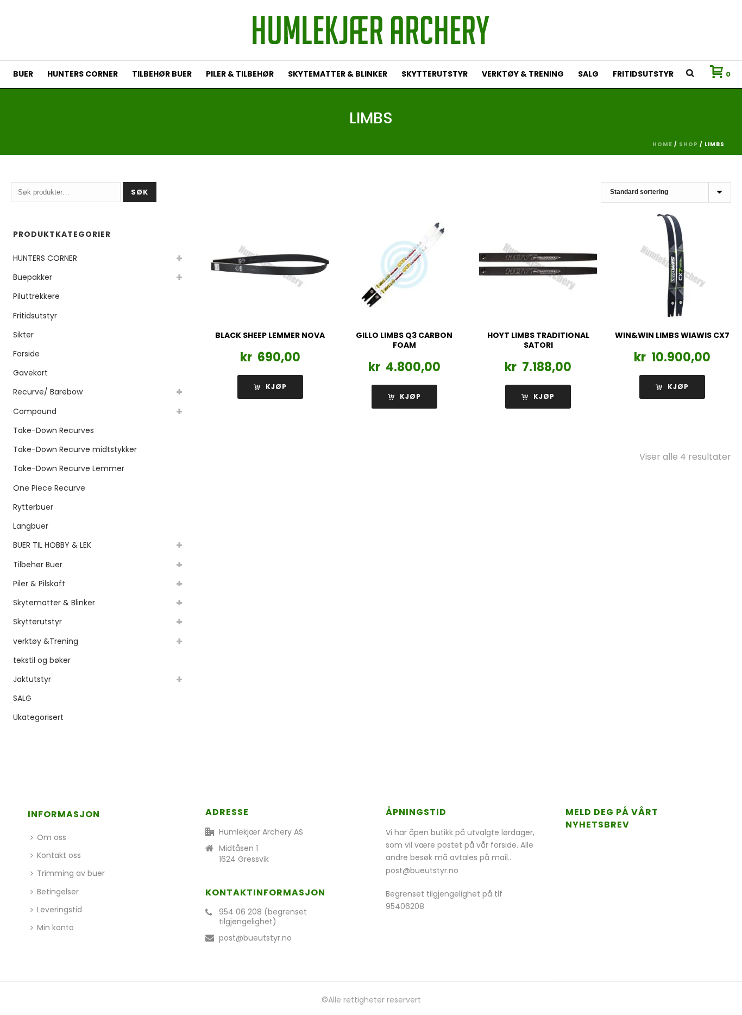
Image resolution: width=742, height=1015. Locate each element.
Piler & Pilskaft (39, 583)
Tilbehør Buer (162, 73)
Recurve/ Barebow (48, 391)
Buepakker (32, 277)
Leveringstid (59, 909)
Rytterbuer (33, 507)
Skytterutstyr (434, 73)
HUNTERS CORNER (82, 73)
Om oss (51, 837)
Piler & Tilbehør (240, 73)
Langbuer (30, 526)
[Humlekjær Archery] (371, 30)
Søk (139, 192)
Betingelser (58, 891)
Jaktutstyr (32, 679)
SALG (588, 73)
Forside (26, 353)
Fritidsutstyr (643, 73)
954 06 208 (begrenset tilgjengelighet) (263, 916)
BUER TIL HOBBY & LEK (52, 545)
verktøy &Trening (45, 641)
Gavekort (30, 372)
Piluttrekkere (36, 296)
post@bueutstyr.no (255, 938)
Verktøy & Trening (523, 73)
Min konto (55, 927)
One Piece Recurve (49, 488)
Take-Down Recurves (53, 430)
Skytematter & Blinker (337, 73)
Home (662, 144)
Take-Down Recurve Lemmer (68, 468)
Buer (23, 73)
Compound (34, 411)
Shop (688, 144)
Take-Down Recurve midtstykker (75, 449)
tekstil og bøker (42, 660)
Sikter (23, 334)
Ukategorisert (38, 717)
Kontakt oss (59, 855)
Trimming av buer (71, 873)
